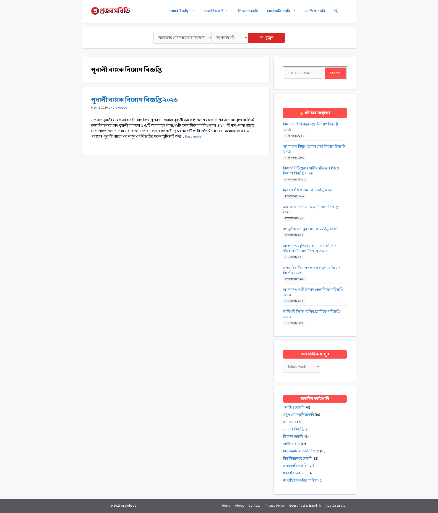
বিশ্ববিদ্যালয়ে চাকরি (297, 459)
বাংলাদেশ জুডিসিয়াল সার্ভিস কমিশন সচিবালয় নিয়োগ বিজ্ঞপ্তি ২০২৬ (310, 249)
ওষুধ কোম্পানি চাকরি (298, 415)
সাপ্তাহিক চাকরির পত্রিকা (300, 480)
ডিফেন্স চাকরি (248, 11)
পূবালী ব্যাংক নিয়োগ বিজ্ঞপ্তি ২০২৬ (134, 100)
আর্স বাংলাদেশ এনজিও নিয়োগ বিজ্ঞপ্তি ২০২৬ (310, 210)
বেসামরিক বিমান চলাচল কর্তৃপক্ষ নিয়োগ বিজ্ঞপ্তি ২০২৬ (312, 271)
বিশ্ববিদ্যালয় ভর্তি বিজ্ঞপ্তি (301, 451)
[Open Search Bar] (336, 11)
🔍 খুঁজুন (266, 38)
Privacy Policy (274, 506)
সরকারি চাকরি (213, 11)
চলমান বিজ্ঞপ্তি (179, 11)
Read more (193, 136)
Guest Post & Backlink (305, 506)
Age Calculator (336, 506)
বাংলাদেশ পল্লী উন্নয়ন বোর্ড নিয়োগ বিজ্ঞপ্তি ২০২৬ (313, 292)
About (239, 506)
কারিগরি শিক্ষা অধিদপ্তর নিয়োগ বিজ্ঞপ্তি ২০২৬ (311, 314)
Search (335, 73)
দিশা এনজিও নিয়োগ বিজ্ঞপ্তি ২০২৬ (308, 190)
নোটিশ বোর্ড (291, 444)
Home (226, 506)
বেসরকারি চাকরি (278, 11)
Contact (254, 506)
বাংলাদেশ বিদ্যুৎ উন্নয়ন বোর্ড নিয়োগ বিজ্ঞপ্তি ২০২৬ (314, 149)
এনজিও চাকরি (315, 11)
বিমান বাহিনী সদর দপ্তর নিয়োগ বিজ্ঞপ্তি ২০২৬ (310, 127)
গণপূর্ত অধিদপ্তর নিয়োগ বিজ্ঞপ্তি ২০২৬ (310, 229)
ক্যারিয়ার (290, 422)
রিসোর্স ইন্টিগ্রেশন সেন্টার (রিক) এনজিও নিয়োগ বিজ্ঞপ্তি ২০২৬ (311, 171)
